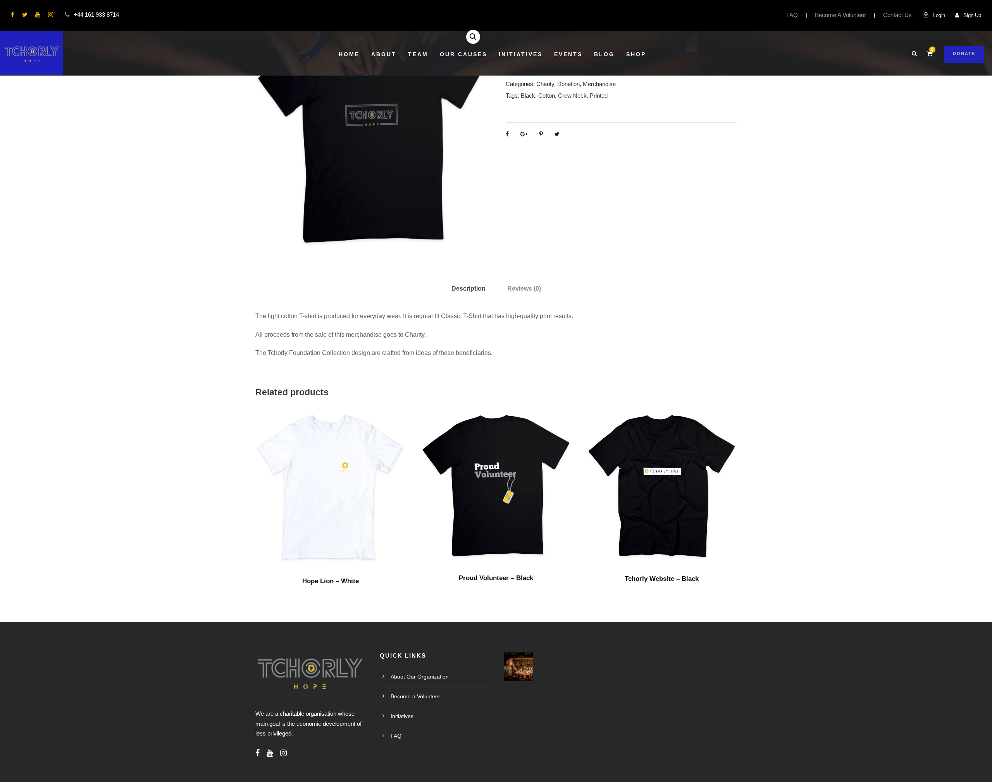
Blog (604, 54)
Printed (599, 95)
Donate (964, 53)
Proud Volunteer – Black (496, 578)
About (383, 54)
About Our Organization (420, 676)
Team (418, 54)
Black (528, 95)
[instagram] (50, 14)
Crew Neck (572, 95)
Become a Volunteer (415, 696)
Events (568, 54)
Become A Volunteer (840, 15)
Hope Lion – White (330, 581)
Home (349, 54)
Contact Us (897, 15)
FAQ (792, 15)
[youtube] (37, 14)
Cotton (546, 95)
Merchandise (599, 84)
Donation (568, 84)
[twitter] (25, 14)
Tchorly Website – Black (662, 578)
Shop (636, 54)
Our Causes (463, 54)
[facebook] (12, 14)
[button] (473, 37)
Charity (545, 84)
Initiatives (520, 54)
